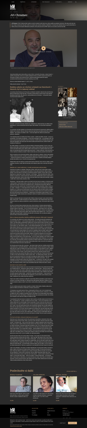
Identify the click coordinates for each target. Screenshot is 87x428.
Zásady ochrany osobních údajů (16, 426)
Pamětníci (22, 1)
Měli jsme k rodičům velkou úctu (65, 126)
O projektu (58, 1)
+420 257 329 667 (66, 415)
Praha (17, 17)
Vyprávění (33, 1)
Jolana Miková (39, 375)
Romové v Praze (62, 124)
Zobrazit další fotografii (67, 117)
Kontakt (70, 1)
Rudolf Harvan (16, 375)
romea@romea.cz (66, 413)
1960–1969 (12, 17)
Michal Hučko (61, 375)
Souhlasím (72, 423)
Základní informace (51, 410)
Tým (48, 412)
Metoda (48, 414)
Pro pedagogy (46, 1)
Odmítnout (63, 423)
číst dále (11, 400)
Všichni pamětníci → (72, 371)
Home (13, 1)
